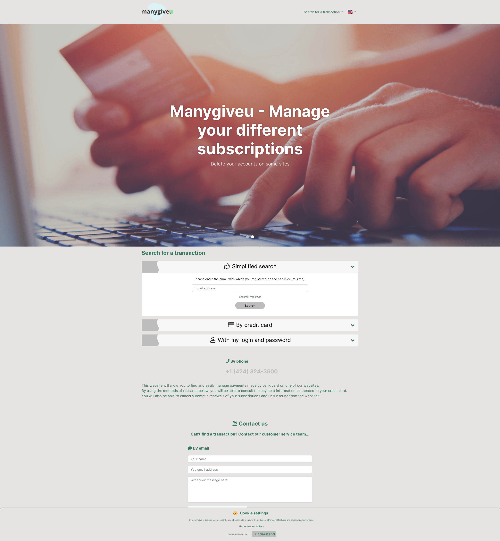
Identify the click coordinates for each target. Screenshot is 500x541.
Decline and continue (237, 534)
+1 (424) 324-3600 (252, 371)
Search (250, 306)
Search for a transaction (322, 12)
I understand (264, 534)
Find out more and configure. (251, 526)
